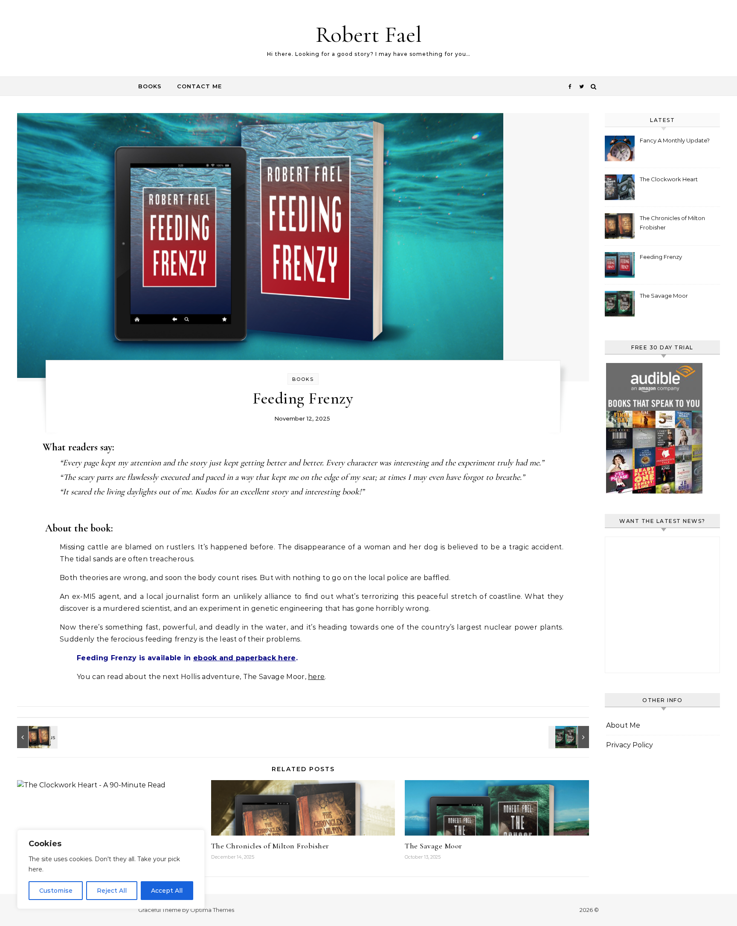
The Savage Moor (433, 846)
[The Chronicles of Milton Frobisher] (36, 737)
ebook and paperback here (244, 658)
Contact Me (199, 86)
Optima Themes (212, 909)
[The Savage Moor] (570, 737)
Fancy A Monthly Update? (675, 140)
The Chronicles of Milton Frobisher (270, 846)
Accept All (167, 890)
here (316, 677)
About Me (623, 725)
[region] (111, 869)
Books (150, 86)
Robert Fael (369, 34)
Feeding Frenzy (661, 256)
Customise (56, 890)
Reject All (112, 890)
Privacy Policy (629, 745)
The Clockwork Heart (669, 179)
